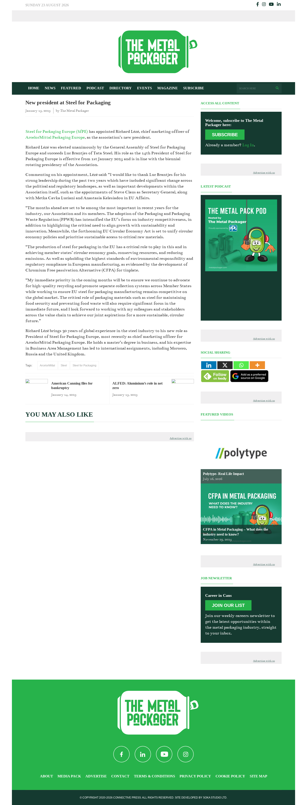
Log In (248, 144)
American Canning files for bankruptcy (72, 385)
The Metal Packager (74, 111)
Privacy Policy (195, 776)
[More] (257, 365)
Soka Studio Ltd (215, 797)
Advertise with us (180, 438)
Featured (71, 88)
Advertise (96, 776)
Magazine (167, 88)
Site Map (258, 776)
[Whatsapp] (241, 365)
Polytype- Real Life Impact (223, 474)
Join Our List (228, 605)
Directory (120, 88)
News (50, 88)
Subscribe (193, 88)
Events (144, 88)
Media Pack (69, 776)
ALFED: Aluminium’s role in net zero (137, 385)
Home (33, 88)
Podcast (95, 88)
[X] (225, 365)
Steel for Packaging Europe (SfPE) (56, 131)
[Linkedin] (208, 365)
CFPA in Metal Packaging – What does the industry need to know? (235, 531)
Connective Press (127, 797)
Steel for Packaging (84, 365)
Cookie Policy (230, 776)
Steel (64, 365)
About (46, 776)
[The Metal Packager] (153, 51)
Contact (120, 776)
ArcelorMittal (47, 365)
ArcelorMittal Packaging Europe (55, 137)
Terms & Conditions (154, 776)
